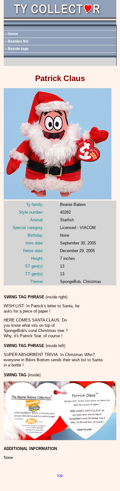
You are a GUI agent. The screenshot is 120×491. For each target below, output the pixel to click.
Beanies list (18, 41)
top (60, 475)
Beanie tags (18, 49)
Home (13, 34)
